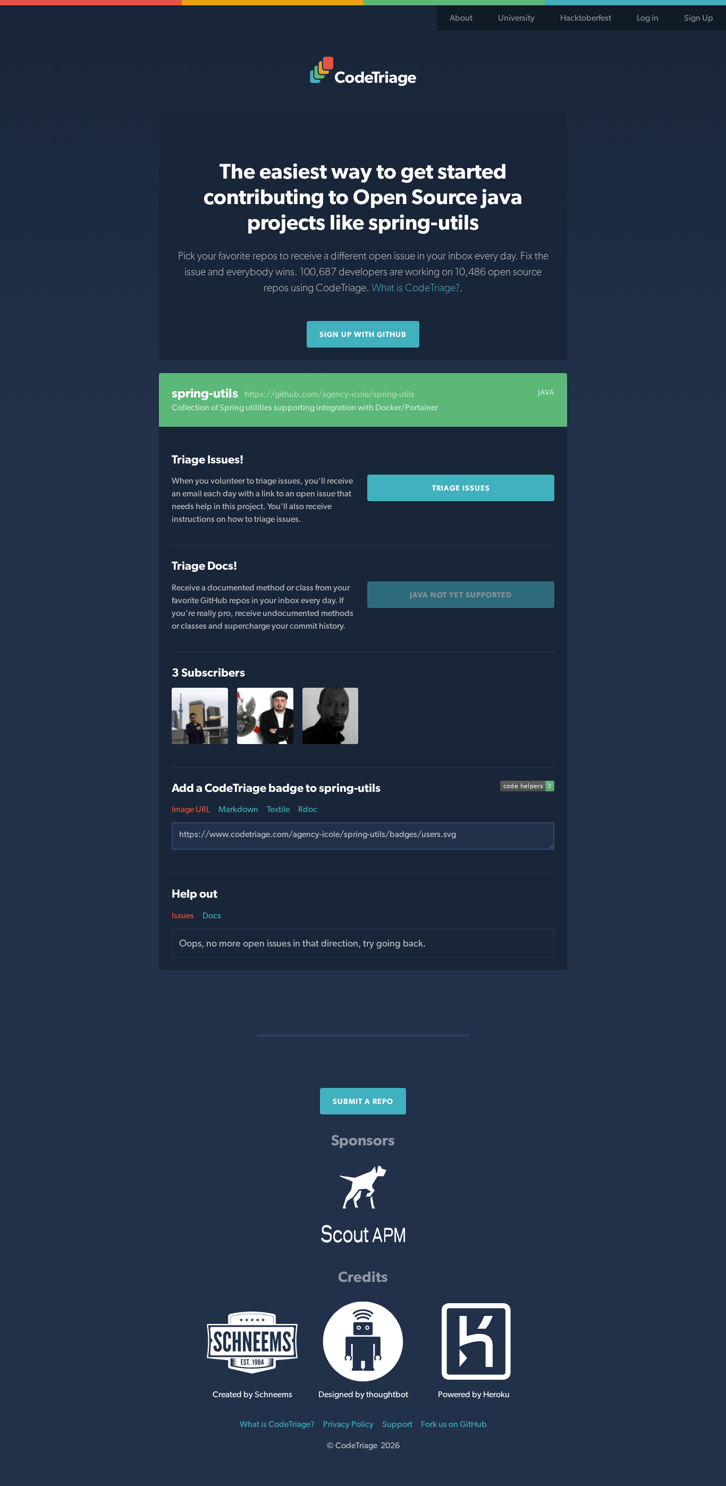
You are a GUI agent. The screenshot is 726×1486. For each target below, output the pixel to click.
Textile (278, 809)
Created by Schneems (252, 1394)
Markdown (238, 809)
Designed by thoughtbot (363, 1394)
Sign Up (698, 18)
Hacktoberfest (585, 18)
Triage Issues (461, 488)
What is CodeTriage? (416, 287)
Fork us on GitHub (454, 1424)
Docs (211, 915)
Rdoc (307, 809)
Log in (648, 18)
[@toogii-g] (200, 741)
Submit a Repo (363, 1101)
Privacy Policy (348, 1424)
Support (397, 1424)
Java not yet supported (461, 594)
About (461, 18)
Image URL (191, 809)
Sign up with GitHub (363, 334)
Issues (183, 915)
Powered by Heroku (474, 1394)
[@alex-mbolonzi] (330, 741)
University (516, 18)
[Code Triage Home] (363, 71)
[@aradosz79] (265, 741)
